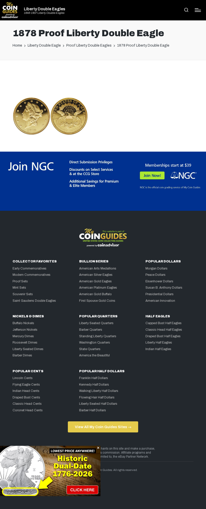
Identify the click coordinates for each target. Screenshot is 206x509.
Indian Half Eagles (158, 349)
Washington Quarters (94, 342)
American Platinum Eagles (98, 287)
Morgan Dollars (156, 268)
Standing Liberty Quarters (97, 336)
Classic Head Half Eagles (163, 329)
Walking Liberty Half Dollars (98, 391)
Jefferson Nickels (25, 329)
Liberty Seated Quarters (96, 323)
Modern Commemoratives (31, 275)
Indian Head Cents (26, 391)
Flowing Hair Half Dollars (97, 397)
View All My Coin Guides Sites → (103, 427)
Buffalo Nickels (23, 323)
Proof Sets (20, 281)
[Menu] (198, 10)
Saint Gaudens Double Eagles (34, 300)
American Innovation (160, 300)
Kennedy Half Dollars (94, 384)
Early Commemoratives (29, 268)
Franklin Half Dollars (93, 378)
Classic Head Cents (27, 403)
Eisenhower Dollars (159, 281)
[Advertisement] (103, 80)
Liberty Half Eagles (158, 342)
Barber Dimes (22, 355)
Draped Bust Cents (26, 397)
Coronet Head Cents (28, 410)
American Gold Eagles (95, 281)
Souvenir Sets (23, 294)
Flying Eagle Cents (26, 384)
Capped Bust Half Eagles (163, 323)
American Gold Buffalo (95, 294)
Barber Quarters (90, 329)
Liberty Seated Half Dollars (98, 403)
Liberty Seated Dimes (28, 349)
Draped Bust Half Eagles (163, 336)
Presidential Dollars (159, 294)
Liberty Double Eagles (44, 9)
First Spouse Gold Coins (97, 300)
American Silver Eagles (96, 275)
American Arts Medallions (97, 268)
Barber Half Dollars (92, 410)
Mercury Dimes (23, 336)
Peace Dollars (155, 275)
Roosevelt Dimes (25, 342)
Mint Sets (19, 287)
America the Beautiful (94, 355)
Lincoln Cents (23, 378)
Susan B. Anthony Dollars (163, 287)
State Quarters (89, 349)
